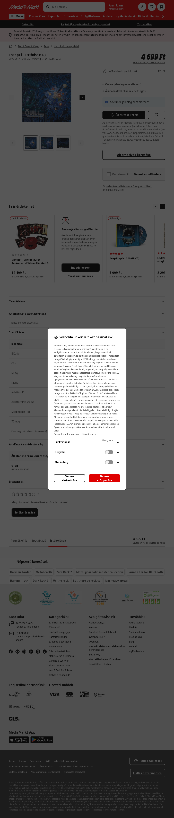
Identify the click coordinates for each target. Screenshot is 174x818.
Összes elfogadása (104, 478)
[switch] (109, 452)
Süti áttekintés (88, 434)
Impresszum (74, 434)
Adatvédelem (60, 434)
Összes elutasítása (69, 478)
